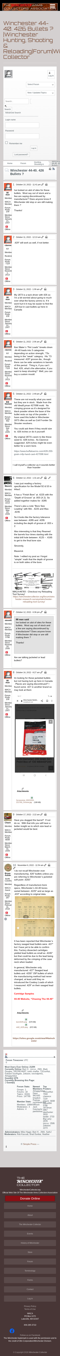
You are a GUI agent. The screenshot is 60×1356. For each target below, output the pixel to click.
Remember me (15, 143)
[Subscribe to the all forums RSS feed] (6, 1057)
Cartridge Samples (24, 993)
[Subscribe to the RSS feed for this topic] (53, 169)
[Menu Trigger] (52, 6)
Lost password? (21, 154)
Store (30, 1252)
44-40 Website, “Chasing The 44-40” (33, 999)
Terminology (30, 1271)
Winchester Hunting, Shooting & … (39, 163)
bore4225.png (21, 1022)
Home (9, 163)
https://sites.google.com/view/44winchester (34, 1039)
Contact (30, 1289)
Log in (30, 1298)
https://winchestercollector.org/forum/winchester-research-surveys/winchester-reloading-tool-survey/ (34, 599)
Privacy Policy (30, 1306)
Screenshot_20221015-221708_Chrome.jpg (25, 801)
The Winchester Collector (30, 1224)
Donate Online (30, 1198)
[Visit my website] (7, 919)
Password (9, 131)
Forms (30, 1280)
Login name (10, 120)
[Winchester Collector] (30, 6)
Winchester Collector (38, 1352)
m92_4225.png (22, 1027)
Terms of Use (30, 1309)
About (30, 1215)
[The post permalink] (42, 184)
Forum (23, 163)
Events (30, 1234)
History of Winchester (30, 1243)
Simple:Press (29, 1144)
